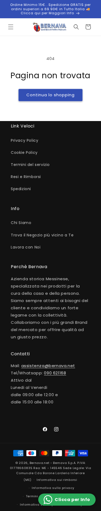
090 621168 (55, 373)
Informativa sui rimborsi (57, 480)
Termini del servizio (30, 164)
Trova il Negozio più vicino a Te (42, 235)
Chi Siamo (21, 222)
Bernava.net (40, 463)
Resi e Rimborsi (26, 176)
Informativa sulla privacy (53, 488)
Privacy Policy (24, 140)
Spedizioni (21, 188)
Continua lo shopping (50, 95)
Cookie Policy (24, 152)
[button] (11, 27)
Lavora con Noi (25, 247)
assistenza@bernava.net (48, 365)
